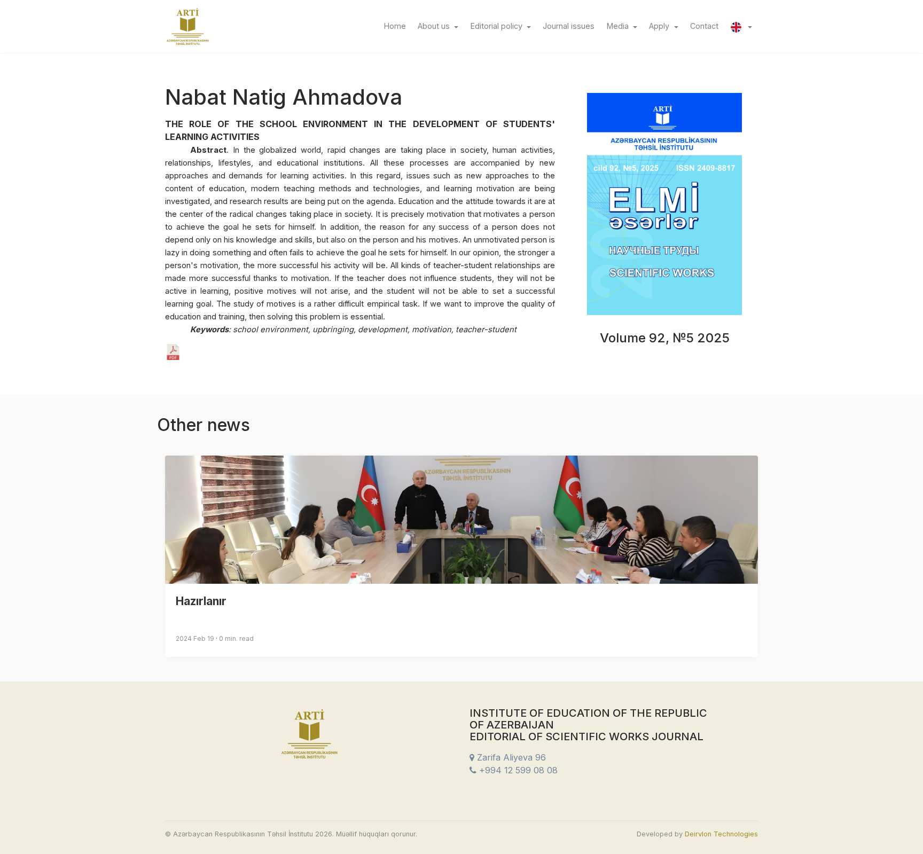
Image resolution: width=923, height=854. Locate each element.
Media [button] (619, 25)
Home (397, 25)
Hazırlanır (201, 601)
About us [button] (435, 25)
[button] (741, 26)
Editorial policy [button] (498, 25)
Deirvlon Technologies (721, 834)
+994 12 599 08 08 (517, 770)
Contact (707, 25)
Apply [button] (660, 25)
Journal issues (571, 25)
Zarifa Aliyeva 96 (510, 757)
